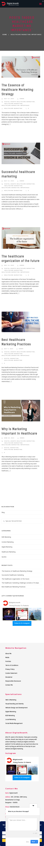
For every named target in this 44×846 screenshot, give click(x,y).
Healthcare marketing (13, 103)
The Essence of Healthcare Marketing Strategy (17, 90)
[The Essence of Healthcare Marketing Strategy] (21, 67)
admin (22, 98)
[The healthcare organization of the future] (21, 238)
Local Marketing (10, 719)
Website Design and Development (16, 708)
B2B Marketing (6, 537)
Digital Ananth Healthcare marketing (19, 101)
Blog (3, 512)
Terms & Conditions (11, 665)
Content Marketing (8, 542)
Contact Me (9, 685)
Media (7, 657)
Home (5, 34)
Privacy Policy (10, 669)
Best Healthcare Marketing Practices (13, 587)
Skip (27, 841)
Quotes (4, 557)
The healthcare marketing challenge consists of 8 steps (20, 583)
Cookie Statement (11, 673)
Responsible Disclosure (13, 681)
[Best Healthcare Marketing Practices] (21, 322)
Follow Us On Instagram (22, 623)
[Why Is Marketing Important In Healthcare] (21, 411)
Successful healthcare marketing (13, 575)
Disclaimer (8, 677)
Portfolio (8, 661)
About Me (8, 653)
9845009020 (15, 807)
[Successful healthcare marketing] (21, 154)
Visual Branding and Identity (14, 704)
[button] (9, 614)
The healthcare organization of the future (15, 579)
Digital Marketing (11, 358)
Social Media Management (14, 723)
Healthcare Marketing (13, 108)
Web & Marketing (10, 700)
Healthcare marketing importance (15, 105)
